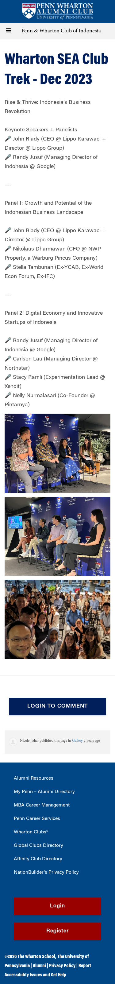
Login (57, 906)
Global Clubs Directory (38, 845)
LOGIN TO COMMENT (57, 706)
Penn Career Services (37, 818)
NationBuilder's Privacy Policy (46, 872)
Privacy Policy (62, 966)
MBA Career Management (42, 805)
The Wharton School (36, 956)
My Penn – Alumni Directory (44, 791)
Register (57, 931)
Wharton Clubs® (31, 832)
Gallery (77, 741)
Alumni (39, 966)
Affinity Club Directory (38, 859)
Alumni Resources (33, 778)
